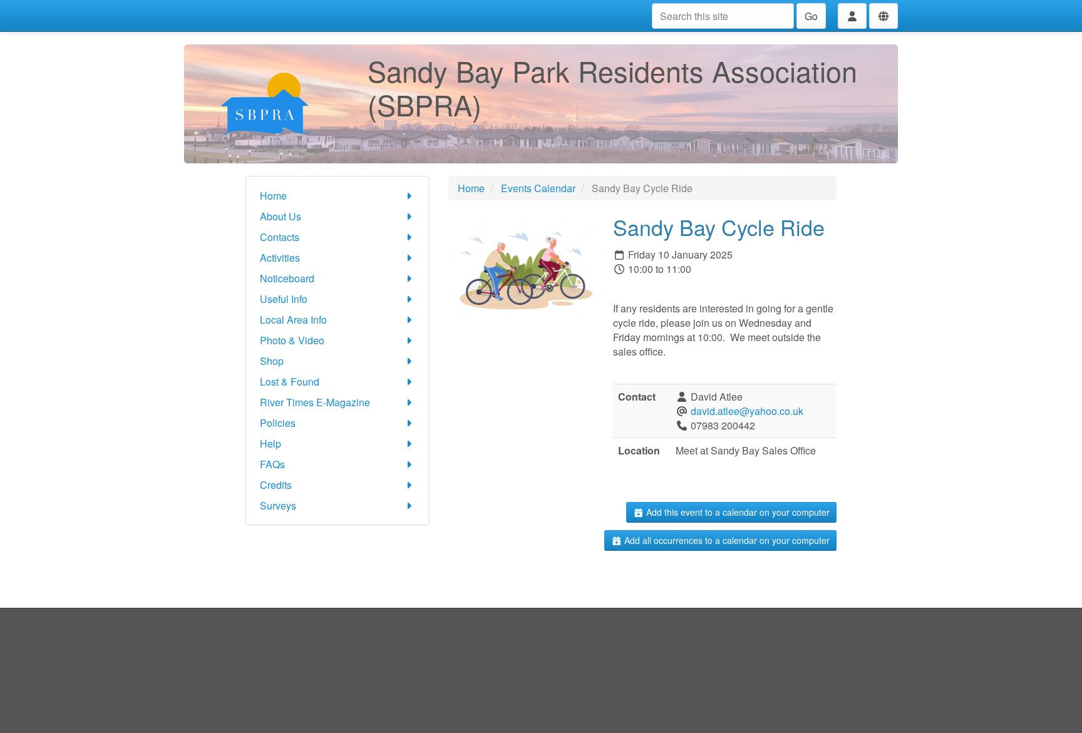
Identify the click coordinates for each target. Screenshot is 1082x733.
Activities (280, 257)
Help (270, 443)
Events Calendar (538, 188)
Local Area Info (293, 319)
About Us (280, 216)
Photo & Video (292, 340)
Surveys (278, 505)
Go (811, 16)
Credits (276, 485)
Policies (278, 423)
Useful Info (283, 299)
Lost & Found (289, 381)
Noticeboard (287, 278)
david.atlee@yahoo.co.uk (747, 411)
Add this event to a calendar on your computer (737, 512)
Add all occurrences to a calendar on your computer (726, 540)
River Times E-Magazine (315, 402)
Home (273, 195)
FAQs (272, 464)
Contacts (279, 237)
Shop (272, 361)
